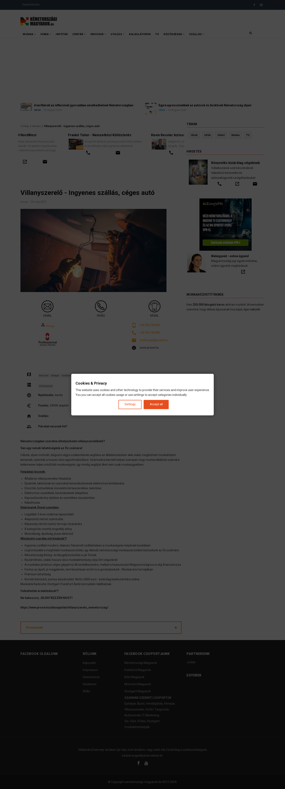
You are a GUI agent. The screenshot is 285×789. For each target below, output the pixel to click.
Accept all (156, 404)
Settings (130, 404)
